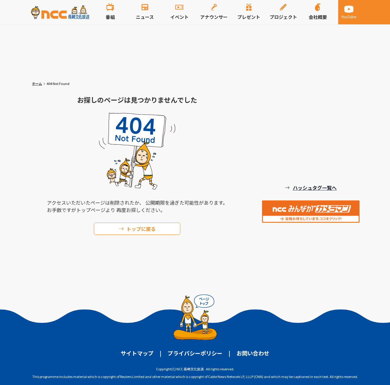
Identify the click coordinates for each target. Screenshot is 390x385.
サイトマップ (137, 353)
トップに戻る (141, 228)
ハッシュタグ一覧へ (315, 187)
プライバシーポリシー (195, 353)
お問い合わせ (252, 353)
